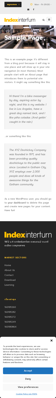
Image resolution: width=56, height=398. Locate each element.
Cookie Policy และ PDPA (26, 394)
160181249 (10, 322)
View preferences (28, 387)
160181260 (10, 307)
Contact (8, 275)
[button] (51, 340)
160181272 (10, 317)
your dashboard (17, 202)
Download (10, 280)
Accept (28, 370)
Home (7, 265)
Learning (9, 285)
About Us (9, 270)
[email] (28, 9)
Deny (28, 379)
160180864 (10, 326)
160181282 (10, 312)
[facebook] (33, 9)
